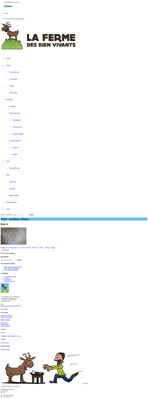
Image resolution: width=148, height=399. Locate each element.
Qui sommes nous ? (14, 72)
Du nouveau (12, 106)
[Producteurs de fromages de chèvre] (38, 50)
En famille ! (12, 188)
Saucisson (15, 147)
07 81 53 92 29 (5, 342)
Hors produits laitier (14, 168)
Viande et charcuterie (6, 317)
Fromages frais (17, 120)
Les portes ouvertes (9, 281)
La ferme (8, 65)
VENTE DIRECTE (11, 202)
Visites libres (12, 181)
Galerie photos (13, 92)
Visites (7, 175)
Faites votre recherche (7, 214)
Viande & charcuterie (15, 140)
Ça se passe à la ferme (10, 276)
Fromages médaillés (18, 133)
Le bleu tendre (5, 250)
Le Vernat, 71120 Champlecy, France (11, 336)
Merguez (15, 154)
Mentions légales (5, 349)
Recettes (11, 85)
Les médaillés (7, 279)
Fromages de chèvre (14, 113)
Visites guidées (5, 324)
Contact (8, 209)
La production (13, 79)
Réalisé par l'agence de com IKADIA (11, 305)
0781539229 (20, 18)
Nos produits (9, 99)
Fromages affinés (17, 127)
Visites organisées (14, 195)
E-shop (8, 161)
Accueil (8, 58)
